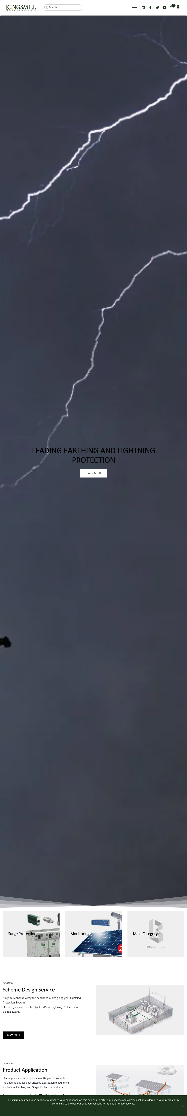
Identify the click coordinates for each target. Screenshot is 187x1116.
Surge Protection (22, 934)
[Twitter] (157, 7)
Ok (94, 1110)
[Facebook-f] (150, 7)
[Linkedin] (143, 7)
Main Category (145, 934)
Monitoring (79, 934)
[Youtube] (164, 7)
